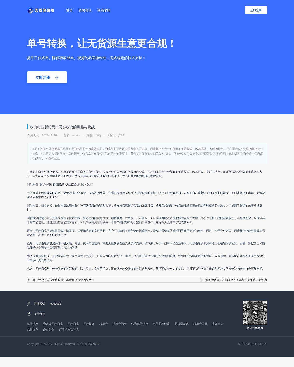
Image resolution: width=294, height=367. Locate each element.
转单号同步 (120, 324)
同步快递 (89, 324)
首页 (69, 10)
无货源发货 (182, 324)
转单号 (103, 324)
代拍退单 (32, 329)
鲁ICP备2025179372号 (252, 344)
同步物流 (73, 324)
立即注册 (256, 10)
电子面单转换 (161, 324)
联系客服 (103, 10)
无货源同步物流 (53, 324)
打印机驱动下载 (69, 329)
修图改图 (48, 329)
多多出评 (217, 324)
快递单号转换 (139, 324)
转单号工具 (200, 324)
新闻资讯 (85, 10)
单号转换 (32, 324)
